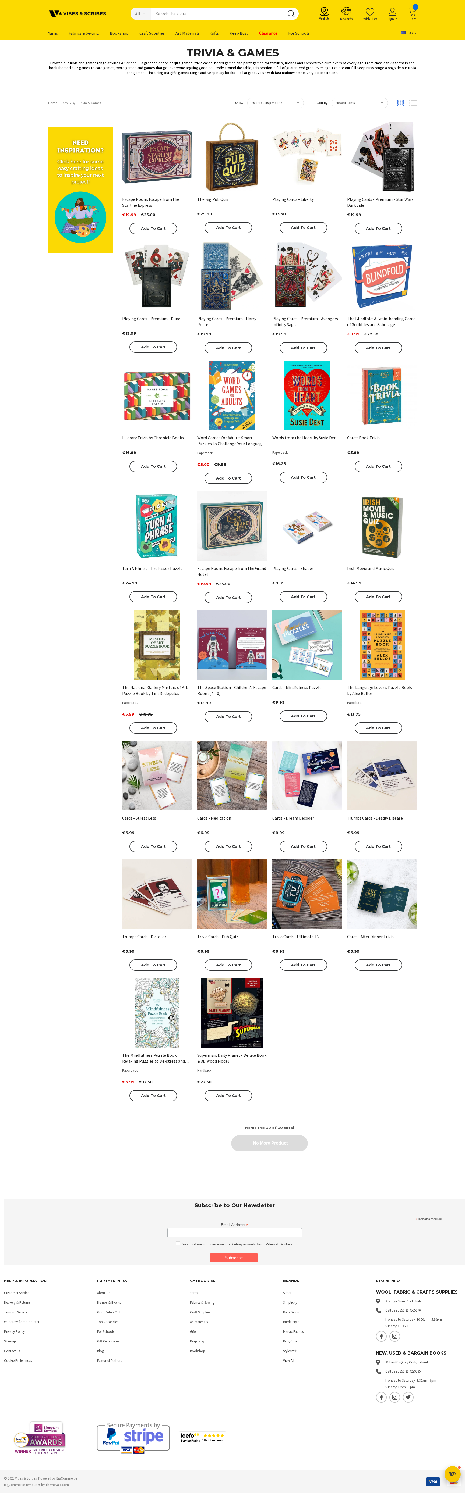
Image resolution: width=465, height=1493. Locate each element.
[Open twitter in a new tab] (408, 1397)
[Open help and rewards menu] (453, 1474)
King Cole (290, 1341)
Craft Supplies (200, 1312)
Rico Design (291, 1312)
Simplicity (290, 1302)
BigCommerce (66, 1478)
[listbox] (360, 103)
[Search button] (291, 14)
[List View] (413, 103)
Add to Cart (153, 228)
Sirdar (287, 1293)
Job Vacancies (107, 1322)
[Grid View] (400, 103)
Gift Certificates (108, 1341)
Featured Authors (109, 1360)
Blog (100, 1351)
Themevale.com (57, 1485)
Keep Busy (197, 1341)
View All (288, 1360)
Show (239, 103)
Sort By (322, 103)
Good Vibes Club (109, 1312)
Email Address (234, 1224)
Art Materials (199, 1322)
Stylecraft (290, 1351)
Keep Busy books (221, 72)
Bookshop (197, 1351)
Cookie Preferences (18, 1360)
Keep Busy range (370, 67)
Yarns (194, 1293)
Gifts (193, 1331)
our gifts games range (181, 72)
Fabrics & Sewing (202, 1302)
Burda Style (291, 1322)
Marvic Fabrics (293, 1331)
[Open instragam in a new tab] (394, 1336)
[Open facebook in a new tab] (381, 1336)
